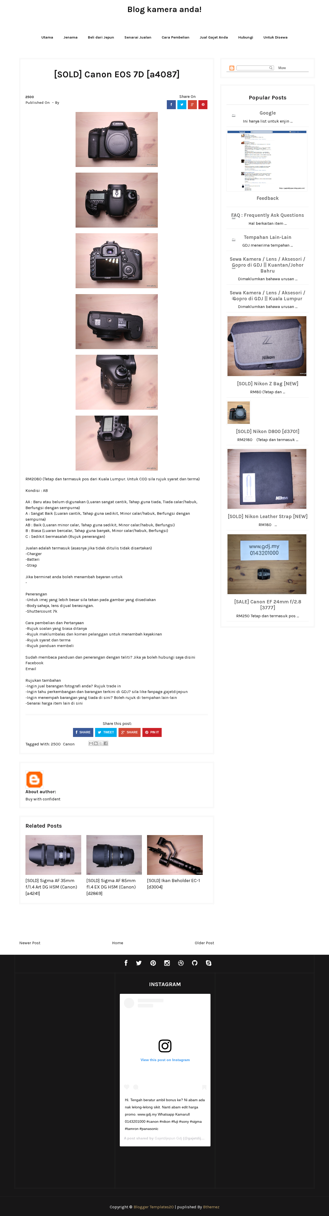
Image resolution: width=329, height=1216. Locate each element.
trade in (113, 686)
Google (268, 113)
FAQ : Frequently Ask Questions (267, 215)
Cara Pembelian (175, 37)
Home (117, 942)
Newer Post (29, 942)
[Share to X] (100, 743)
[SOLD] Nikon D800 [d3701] (267, 431)
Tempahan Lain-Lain (267, 237)
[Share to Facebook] (105, 743)
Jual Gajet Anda (214, 37)
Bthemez (211, 1206)
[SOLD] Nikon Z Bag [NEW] (267, 384)
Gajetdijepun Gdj (168, 1138)
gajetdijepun (175, 691)
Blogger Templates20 (154, 1206)
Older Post (204, 942)
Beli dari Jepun (101, 37)
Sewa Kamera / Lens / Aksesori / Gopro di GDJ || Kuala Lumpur (267, 296)
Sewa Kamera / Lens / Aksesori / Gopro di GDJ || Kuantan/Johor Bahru (267, 265)
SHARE (84, 732)
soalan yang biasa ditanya (63, 628)
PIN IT (154, 732)
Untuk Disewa (275, 37)
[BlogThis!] (95, 743)
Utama (47, 37)
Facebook (34, 662)
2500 (29, 97)
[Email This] (91, 743)
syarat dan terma (182, 478)
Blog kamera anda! (164, 9)
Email (30, 668)
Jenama (70, 37)
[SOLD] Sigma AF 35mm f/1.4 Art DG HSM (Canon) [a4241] (51, 887)
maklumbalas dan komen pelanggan (73, 634)
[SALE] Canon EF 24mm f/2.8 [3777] (267, 605)
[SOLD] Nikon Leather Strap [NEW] (268, 516)
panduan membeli (56, 645)
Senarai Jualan (137, 37)
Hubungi (245, 37)
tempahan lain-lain (159, 697)
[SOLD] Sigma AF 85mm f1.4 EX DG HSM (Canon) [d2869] (111, 887)
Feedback (268, 198)
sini (79, 703)
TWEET (108, 732)
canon (69, 744)
